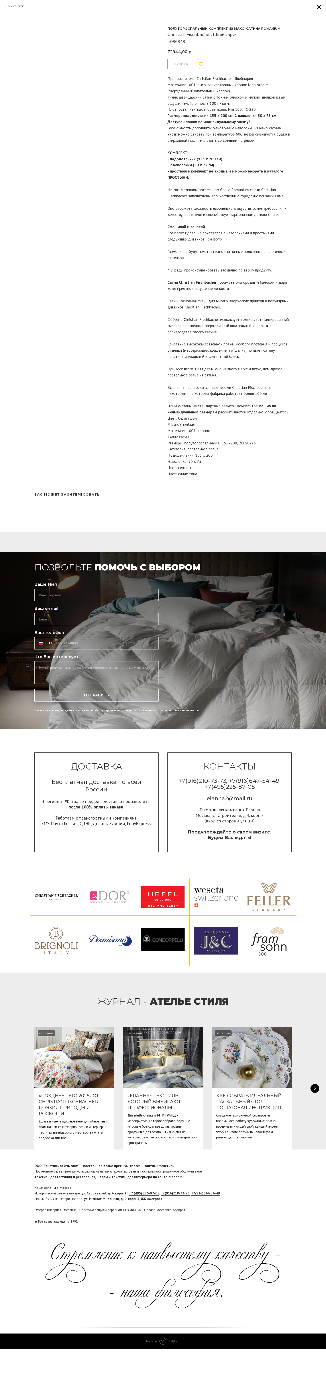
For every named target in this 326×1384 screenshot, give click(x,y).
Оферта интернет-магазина (55, 1210)
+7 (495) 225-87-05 (144, 1193)
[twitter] (288, 1221)
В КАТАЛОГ (16, 6)
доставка (164, 1210)
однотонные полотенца (241, 251)
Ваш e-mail (46, 608)
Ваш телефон (49, 632)
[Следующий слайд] (314, 1088)
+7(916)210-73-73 (175, 1193)
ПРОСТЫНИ (177, 177)
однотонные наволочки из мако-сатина (247, 127)
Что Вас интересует (56, 656)
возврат (179, 1210)
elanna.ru (176, 1177)
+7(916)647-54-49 (205, 1193)
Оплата (149, 1210)
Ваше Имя (45, 584)
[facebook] (280, 1221)
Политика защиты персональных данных (110, 1210)
